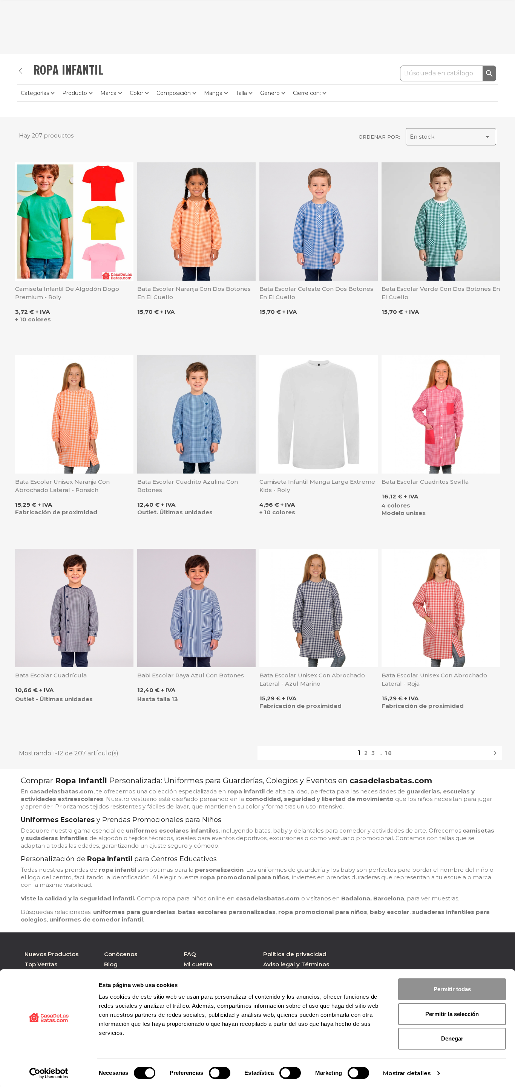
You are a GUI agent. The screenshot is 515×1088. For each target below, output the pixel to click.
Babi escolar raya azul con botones (190, 675)
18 (388, 753)
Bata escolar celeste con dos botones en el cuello (316, 293)
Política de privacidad (294, 954)
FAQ (190, 954)
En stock (451, 136)
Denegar (452, 1038)
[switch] (219, 1073)
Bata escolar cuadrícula (51, 675)
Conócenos (120, 954)
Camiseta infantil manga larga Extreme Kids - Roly (317, 486)
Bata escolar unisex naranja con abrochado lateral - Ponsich (62, 486)
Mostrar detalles (407, 1073)
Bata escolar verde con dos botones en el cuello (441, 293)
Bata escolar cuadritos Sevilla (425, 481)
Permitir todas (452, 989)
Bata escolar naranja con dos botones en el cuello (194, 293)
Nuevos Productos (51, 954)
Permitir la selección (452, 1014)
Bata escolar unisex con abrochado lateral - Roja (434, 679)
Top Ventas (41, 964)
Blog (111, 964)
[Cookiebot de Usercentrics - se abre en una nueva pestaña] (49, 1073)
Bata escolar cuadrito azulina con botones (187, 486)
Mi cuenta (198, 964)
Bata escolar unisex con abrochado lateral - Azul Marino (312, 679)
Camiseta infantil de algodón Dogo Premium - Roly (67, 293)
